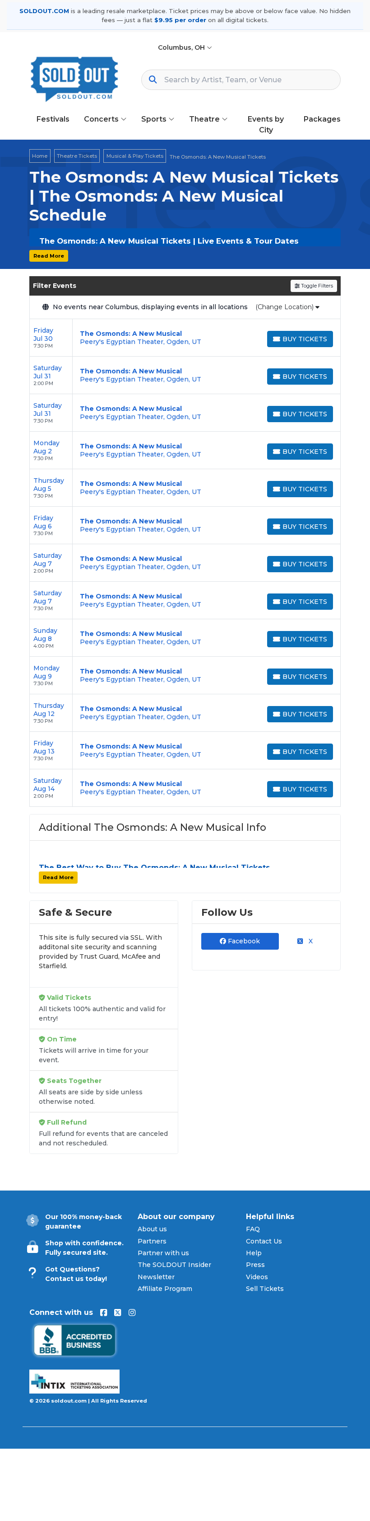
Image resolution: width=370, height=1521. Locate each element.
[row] (185, 338)
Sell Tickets (265, 1289)
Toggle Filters (316, 286)
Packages (322, 119)
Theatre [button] (205, 119)
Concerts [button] (102, 119)
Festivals (53, 119)
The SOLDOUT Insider (174, 1265)
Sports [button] (154, 119)
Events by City (266, 124)
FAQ (253, 1229)
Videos (257, 1277)
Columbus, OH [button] (182, 47)
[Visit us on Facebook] (103, 1313)
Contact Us (264, 1241)
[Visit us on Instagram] (132, 1313)
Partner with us (163, 1253)
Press (255, 1265)
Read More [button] (48, 256)
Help (254, 1253)
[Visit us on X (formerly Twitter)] (117, 1313)
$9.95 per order (180, 20)
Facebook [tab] (243, 941)
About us (152, 1229)
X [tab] (310, 941)
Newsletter (156, 1277)
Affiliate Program (165, 1289)
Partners (152, 1241)
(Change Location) (285, 307)
